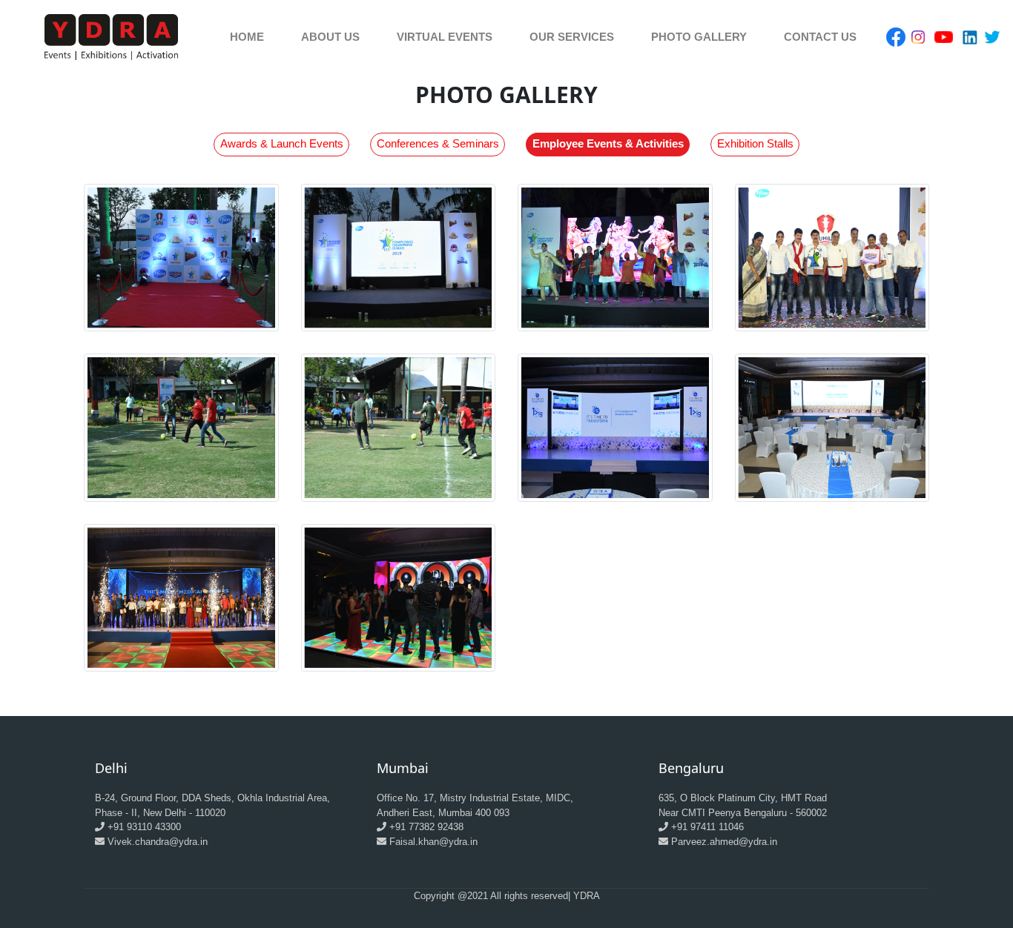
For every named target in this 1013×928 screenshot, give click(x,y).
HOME (247, 36)
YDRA (586, 895)
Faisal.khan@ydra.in (433, 841)
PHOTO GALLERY (699, 36)
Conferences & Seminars (438, 143)
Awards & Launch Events (281, 143)
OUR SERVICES (571, 36)
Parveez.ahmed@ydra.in (724, 841)
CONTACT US (820, 36)
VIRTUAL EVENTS (444, 36)
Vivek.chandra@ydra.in (158, 841)
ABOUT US (330, 36)
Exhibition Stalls (755, 143)
